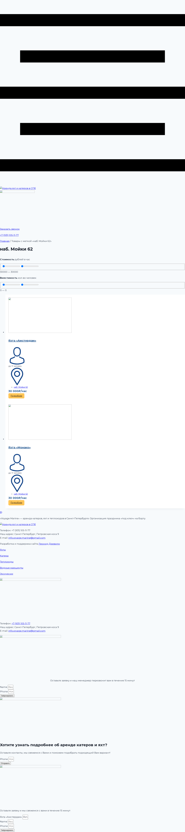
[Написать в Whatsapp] (92, 512)
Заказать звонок (10, 229)
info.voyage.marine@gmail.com (27, 537)
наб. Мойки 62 (21, 387)
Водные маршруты (11, 567)
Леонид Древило (49, 543)
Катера (4, 555)
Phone (4, 691)
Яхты (3, 549)
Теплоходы (7, 561)
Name (4, 687)
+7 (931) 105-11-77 (9, 235)
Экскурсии (6, 573)
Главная (4, 241)
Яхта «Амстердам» (22, 340)
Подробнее (16, 396)
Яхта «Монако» (19, 447)
